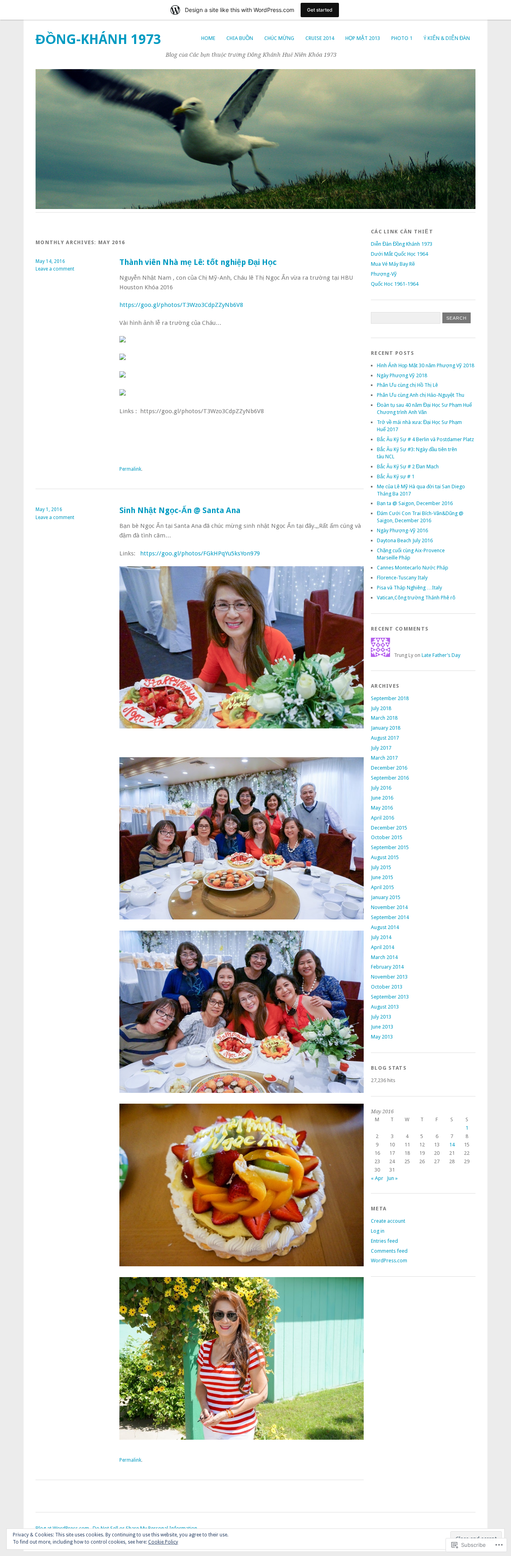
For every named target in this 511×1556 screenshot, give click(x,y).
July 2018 (381, 708)
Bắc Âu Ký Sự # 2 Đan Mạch (408, 467)
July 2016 (381, 788)
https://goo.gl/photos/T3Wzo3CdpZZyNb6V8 (181, 304)
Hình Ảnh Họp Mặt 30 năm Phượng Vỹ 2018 (425, 365)
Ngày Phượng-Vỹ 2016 (402, 530)
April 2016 (382, 818)
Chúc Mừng (279, 38)
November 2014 (389, 907)
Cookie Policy (163, 1542)
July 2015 (381, 867)
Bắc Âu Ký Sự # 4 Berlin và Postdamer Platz (425, 439)
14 (452, 1145)
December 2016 (389, 768)
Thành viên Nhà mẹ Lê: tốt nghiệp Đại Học (198, 262)
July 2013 (381, 1017)
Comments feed (389, 1251)
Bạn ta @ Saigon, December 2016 (415, 503)
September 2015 (390, 847)
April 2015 (382, 887)
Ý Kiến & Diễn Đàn (447, 38)
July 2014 (381, 937)
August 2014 (385, 927)
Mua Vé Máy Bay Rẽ (393, 264)
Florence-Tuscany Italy (402, 578)
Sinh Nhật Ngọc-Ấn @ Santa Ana (179, 510)
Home (208, 38)
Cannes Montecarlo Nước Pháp (412, 568)
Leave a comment (55, 269)
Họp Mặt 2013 (362, 38)
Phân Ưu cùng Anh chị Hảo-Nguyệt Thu (420, 395)
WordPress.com (389, 1261)
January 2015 (385, 897)
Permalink (130, 469)
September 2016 (390, 778)
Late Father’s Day (441, 655)
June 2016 (382, 798)
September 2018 (390, 698)
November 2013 (389, 977)
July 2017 (381, 748)
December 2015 (389, 828)
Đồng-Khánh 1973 (98, 39)
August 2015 (385, 857)
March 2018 (384, 718)
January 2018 (385, 728)
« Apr (377, 1178)
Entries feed (384, 1241)
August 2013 (385, 1007)
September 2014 (390, 917)
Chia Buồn (239, 38)
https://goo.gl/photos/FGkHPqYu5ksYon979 (200, 553)
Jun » (392, 1178)
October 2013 (386, 987)
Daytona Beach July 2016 (405, 540)
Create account (388, 1221)
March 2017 (384, 758)
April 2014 (382, 947)
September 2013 (390, 997)
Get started (320, 10)
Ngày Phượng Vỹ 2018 (402, 375)
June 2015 (382, 877)
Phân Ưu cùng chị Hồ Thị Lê (407, 385)
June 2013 (382, 1027)
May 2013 (382, 1037)
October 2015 (386, 837)
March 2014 (384, 957)
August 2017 (385, 738)
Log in (377, 1231)
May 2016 (382, 808)
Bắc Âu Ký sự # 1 (395, 477)
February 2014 (387, 967)
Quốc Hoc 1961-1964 (394, 284)
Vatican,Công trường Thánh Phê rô (416, 598)
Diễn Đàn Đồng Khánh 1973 (401, 244)
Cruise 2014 (319, 38)
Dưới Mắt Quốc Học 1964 (399, 254)
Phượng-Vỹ (384, 274)
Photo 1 (401, 38)
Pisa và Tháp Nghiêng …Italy (409, 588)
